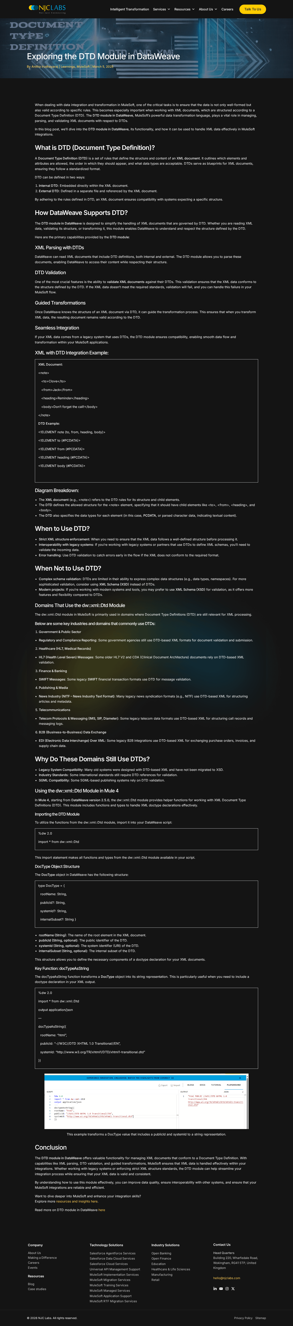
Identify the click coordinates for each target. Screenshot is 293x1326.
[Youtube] (221, 1288)
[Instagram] (227, 1288)
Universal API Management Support (115, 1269)
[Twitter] (233, 1288)
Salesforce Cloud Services (109, 1264)
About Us (34, 1253)
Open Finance (161, 1258)
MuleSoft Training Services (109, 1285)
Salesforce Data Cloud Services (112, 1258)
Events (32, 1268)
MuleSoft (83, 66)
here (101, 1210)
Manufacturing (161, 1275)
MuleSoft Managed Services (110, 1290)
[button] (252, 9)
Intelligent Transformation (129, 9)
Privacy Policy (243, 1318)
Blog (31, 1284)
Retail (155, 1280)
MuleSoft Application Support (111, 1296)
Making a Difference (42, 1258)
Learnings (68, 66)
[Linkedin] (215, 1288)
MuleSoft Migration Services (110, 1280)
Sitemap (260, 1318)
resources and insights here (76, 1201)
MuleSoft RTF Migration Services (113, 1301)
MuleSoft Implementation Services (114, 1275)
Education (158, 1264)
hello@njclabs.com (226, 1278)
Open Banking (161, 1253)
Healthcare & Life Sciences (170, 1269)
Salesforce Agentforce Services (113, 1253)
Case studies (37, 1289)
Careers (227, 9)
